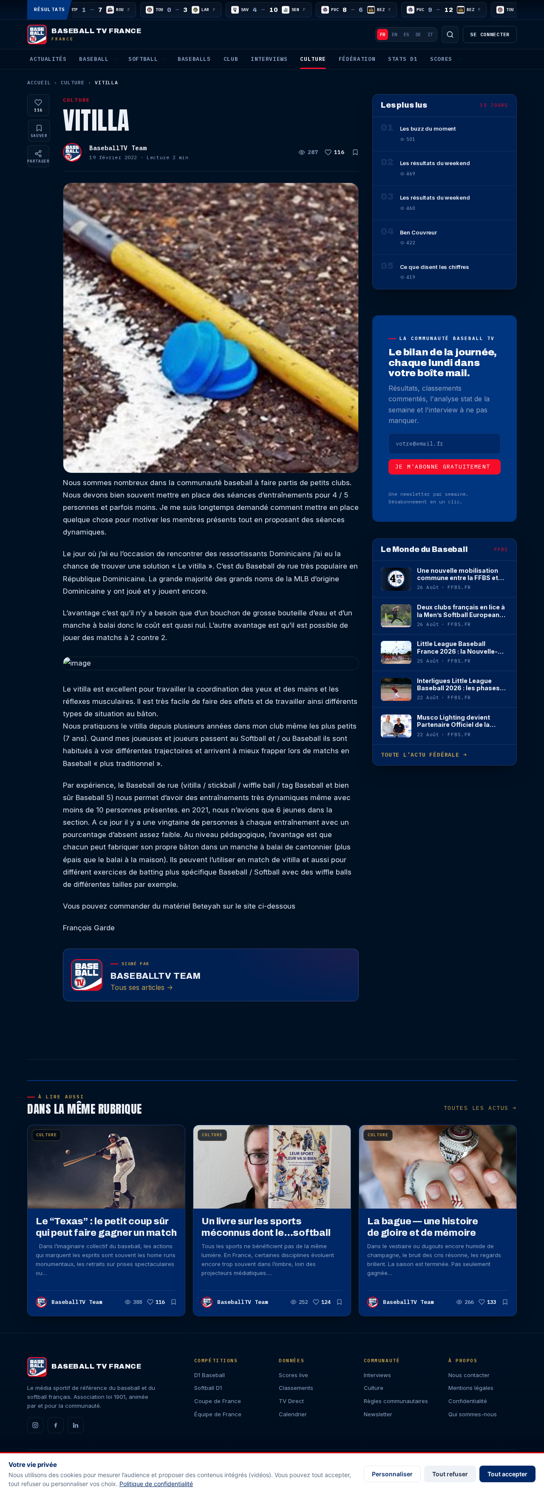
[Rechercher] (450, 34)
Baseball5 (194, 59)
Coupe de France (217, 1401)
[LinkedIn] (76, 1425)
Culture (313, 59)
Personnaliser (392, 1474)
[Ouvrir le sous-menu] (115, 59)
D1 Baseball (209, 1375)
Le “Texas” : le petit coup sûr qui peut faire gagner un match (106, 1227)
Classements (296, 1387)
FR (382, 34)
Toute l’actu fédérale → (424, 754)
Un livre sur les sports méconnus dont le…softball (265, 1227)
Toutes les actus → (480, 1108)
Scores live (293, 1375)
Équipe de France (217, 1414)
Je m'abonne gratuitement (442, 466)
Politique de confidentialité (156, 1483)
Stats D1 (402, 59)
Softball (143, 59)
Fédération (357, 59)
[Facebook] (56, 1425)
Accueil (39, 82)
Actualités (48, 59)
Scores (441, 59)
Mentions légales (470, 1387)
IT (430, 34)
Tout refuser (450, 1474)
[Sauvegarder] (355, 152)
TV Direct (291, 1401)
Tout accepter (507, 1474)
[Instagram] (35, 1425)
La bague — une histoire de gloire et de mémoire (422, 1227)
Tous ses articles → (141, 987)
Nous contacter (469, 1375)
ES (406, 34)
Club (231, 59)
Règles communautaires (396, 1401)
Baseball (93, 59)
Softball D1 (208, 1387)
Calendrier (293, 1414)
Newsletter (378, 1414)
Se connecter (490, 34)
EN (394, 34)
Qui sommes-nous (472, 1414)
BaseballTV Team (118, 148)
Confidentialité (467, 1401)
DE (418, 34)
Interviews (269, 59)
